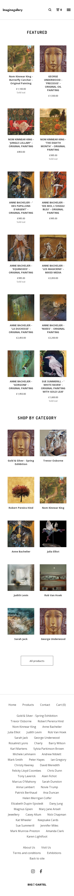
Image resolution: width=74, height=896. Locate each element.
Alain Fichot (49, 776)
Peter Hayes (37, 760)
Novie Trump (49, 787)
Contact (45, 705)
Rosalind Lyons (18, 743)
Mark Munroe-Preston (25, 831)
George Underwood (47, 738)
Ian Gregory (58, 760)
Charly (38, 743)
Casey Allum (33, 814)
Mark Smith (15, 760)
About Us (29, 847)
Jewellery (13, 814)
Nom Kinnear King (24, 727)
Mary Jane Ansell (49, 809)
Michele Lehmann (24, 754)
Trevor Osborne (20, 721)
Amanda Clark (55, 831)
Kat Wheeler (23, 820)
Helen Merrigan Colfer (37, 798)
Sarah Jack (21, 738)
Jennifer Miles (49, 825)
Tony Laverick (27, 776)
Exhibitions (54, 853)
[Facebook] (41, 871)
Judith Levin (34, 732)
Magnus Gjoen (23, 809)
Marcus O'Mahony (24, 781)
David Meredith (50, 765)
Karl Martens (18, 749)
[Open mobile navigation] (68, 10)
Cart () (61, 705)
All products (37, 661)
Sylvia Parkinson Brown (48, 749)
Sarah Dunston (52, 781)
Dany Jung (56, 803)
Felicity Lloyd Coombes (26, 771)
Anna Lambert (25, 787)
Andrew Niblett (51, 754)
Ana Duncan (51, 792)
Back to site (37, 858)
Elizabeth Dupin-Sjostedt (27, 803)
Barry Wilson (57, 743)
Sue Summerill (25, 825)
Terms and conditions (27, 853)
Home (12, 705)
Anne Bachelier (52, 727)
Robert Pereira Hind (51, 721)
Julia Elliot (14, 732)
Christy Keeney (24, 765)
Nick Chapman (56, 814)
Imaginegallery (12, 10)
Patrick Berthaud (26, 792)
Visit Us (46, 847)
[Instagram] (33, 871)
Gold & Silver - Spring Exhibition (37, 716)
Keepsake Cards (48, 820)
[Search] (50, 10)
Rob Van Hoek (57, 732)
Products (28, 705)
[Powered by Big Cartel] (37, 884)
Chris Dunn (54, 771)
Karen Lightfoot (37, 836)
